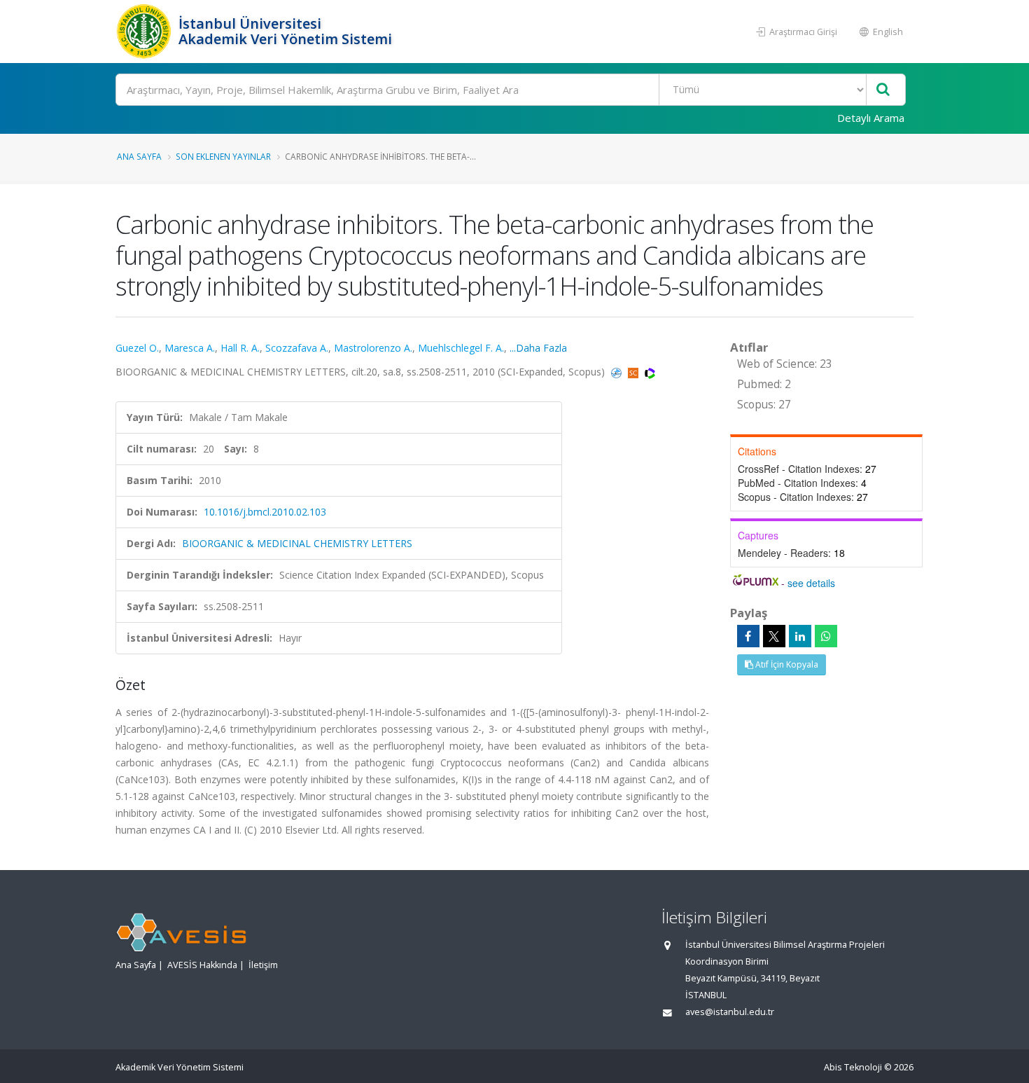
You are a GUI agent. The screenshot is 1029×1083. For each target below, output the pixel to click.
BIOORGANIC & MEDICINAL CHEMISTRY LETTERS (297, 543)
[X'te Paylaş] (774, 636)
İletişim (263, 965)
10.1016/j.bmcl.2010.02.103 (265, 511)
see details (811, 583)
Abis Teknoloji (853, 1067)
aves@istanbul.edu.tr (729, 1012)
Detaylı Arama (870, 118)
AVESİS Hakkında (202, 965)
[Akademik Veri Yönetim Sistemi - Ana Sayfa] (145, 31)
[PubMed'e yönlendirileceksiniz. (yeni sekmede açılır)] (617, 371)
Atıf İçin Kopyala (785, 664)
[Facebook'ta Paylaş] (748, 636)
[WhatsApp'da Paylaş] (826, 636)
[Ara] (883, 90)
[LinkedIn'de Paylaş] (800, 636)
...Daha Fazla (538, 347)
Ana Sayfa (139, 156)
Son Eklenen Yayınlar (223, 156)
